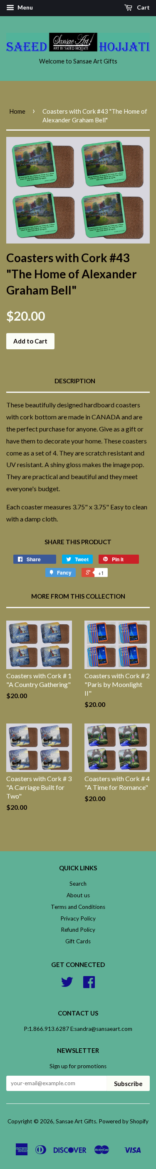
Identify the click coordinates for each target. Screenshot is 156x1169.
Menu (24, 7)
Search (78, 883)
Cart (143, 7)
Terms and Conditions (78, 907)
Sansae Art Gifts (76, 1121)
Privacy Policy (78, 918)
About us (78, 895)
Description (74, 381)
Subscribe (128, 1083)
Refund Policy (78, 929)
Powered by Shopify (124, 1121)
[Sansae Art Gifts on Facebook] (89, 984)
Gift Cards (78, 941)
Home (17, 111)
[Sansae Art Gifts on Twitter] (67, 984)
